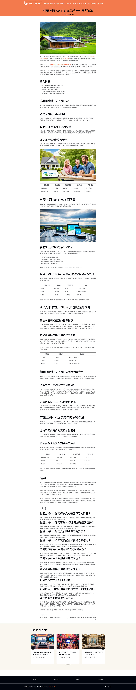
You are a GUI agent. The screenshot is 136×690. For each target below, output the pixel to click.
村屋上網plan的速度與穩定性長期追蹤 (60, 65)
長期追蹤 (79, 609)
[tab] (65, 664)
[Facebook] (106, 687)
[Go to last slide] (33, 648)
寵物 (57, 3)
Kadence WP (52, 686)
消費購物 (75, 3)
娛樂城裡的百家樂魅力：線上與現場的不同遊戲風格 (83, 617)
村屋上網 (49, 609)
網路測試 (67, 609)
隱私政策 (78, 679)
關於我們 (35, 679)
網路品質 (60, 609)
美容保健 (81, 3)
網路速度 (73, 609)
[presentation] (42, 641)
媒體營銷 (46, 3)
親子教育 (62, 3)
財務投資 (94, 3)
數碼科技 (69, 3)
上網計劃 (43, 609)
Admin (65, 14)
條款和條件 (100, 679)
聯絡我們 (56, 679)
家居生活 (52, 3)
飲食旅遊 (87, 3)
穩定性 (55, 609)
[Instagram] (111, 687)
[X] (108, 687)
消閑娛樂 (100, 3)
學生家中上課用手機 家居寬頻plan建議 (50, 616)
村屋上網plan (65, 58)
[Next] (103, 648)
